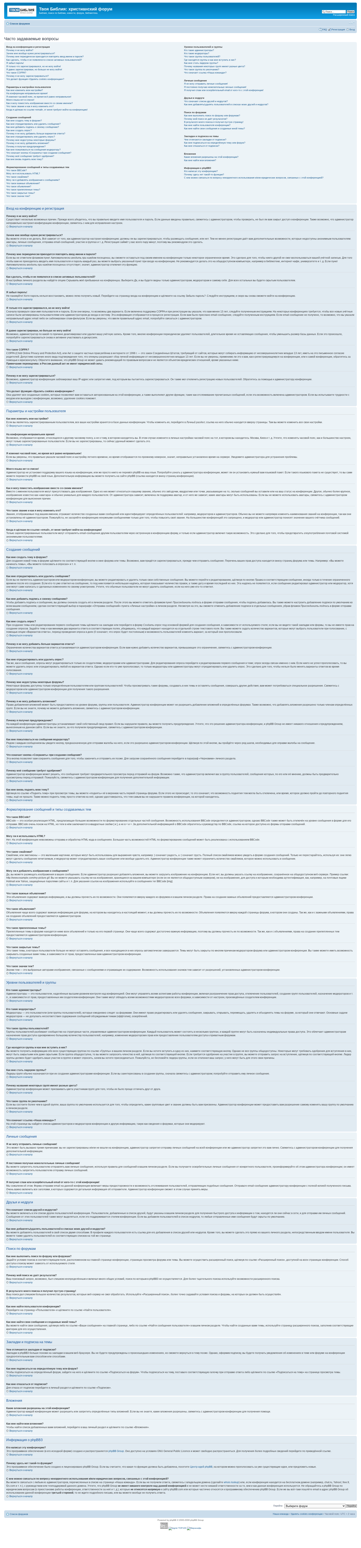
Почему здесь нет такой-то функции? (204, 174)
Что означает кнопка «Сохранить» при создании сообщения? (38, 152)
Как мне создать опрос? (19, 130)
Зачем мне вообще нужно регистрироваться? (30, 53)
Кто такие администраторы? (199, 50)
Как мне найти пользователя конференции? (207, 125)
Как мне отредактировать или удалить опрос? (30, 136)
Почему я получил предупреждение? (26, 146)
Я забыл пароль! (15, 63)
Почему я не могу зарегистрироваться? (27, 76)
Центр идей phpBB (201, 1466)
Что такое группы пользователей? (202, 56)
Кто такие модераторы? (196, 53)
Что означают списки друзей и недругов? (206, 101)
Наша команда (281, 1514)
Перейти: (278, 1505)
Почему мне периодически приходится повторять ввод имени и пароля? (45, 56)
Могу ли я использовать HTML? (23, 173)
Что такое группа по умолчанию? (201, 69)
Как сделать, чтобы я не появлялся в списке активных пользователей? (44, 60)
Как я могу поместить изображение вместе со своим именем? (39, 103)
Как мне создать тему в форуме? (24, 120)
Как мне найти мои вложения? (200, 160)
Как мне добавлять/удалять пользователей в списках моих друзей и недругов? (226, 104)
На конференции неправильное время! (27, 93)
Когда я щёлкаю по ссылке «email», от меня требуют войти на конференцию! (47, 109)
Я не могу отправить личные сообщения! (206, 83)
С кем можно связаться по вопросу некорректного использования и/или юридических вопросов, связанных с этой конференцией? (253, 177)
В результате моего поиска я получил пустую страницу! (213, 122)
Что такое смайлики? (17, 177)
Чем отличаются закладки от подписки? (205, 139)
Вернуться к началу (21, 226)
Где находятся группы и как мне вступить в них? (210, 60)
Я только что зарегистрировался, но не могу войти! (33, 66)
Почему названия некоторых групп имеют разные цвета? (214, 66)
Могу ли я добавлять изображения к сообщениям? (33, 180)
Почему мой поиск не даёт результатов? (205, 119)
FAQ (324, 29)
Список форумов (20, 23)
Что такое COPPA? (16, 72)
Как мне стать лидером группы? (201, 63)
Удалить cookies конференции (307, 1514)
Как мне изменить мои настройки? (24, 90)
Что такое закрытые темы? (20, 193)
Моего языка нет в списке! (20, 100)
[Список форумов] (22, 10)
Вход (352, 29)
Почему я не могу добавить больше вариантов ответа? (35, 133)
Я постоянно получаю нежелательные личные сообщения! (215, 87)
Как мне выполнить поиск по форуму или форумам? (212, 115)
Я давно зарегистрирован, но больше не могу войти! (34, 69)
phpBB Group (116, 1451)
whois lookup (231, 1482)
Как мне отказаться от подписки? (201, 146)
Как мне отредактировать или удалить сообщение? (33, 124)
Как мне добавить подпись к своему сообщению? (32, 127)
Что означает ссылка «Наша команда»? (205, 72)
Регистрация (338, 29)
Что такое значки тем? (18, 196)
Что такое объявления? (18, 186)
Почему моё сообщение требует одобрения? (30, 156)
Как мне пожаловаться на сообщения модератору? (33, 149)
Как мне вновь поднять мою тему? (24, 159)
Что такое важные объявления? (23, 183)
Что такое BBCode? (16, 170)
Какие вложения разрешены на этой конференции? (211, 157)
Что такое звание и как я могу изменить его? (30, 106)
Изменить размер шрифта (352, 23)
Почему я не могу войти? (19, 50)
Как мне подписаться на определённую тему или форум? (214, 142)
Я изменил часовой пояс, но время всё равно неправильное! (38, 96)
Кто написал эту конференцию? (201, 171)
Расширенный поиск (344, 15)
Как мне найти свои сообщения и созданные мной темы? (214, 128)
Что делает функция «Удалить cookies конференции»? (35, 79)
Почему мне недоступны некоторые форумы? (31, 140)
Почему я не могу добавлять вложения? (27, 143)
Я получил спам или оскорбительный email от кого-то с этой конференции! (223, 90)
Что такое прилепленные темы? (23, 189)
